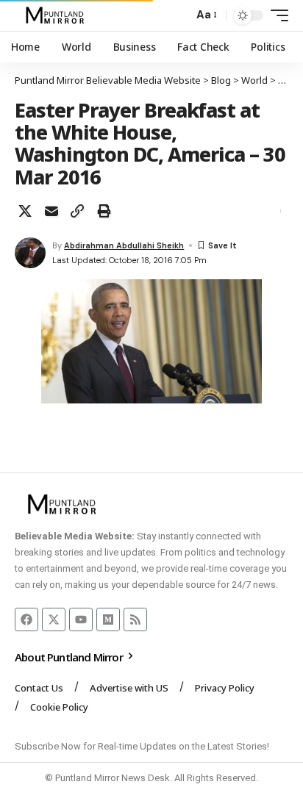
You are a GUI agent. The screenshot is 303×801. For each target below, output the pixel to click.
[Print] (103, 211)
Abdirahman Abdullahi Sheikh (124, 245)
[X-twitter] (53, 619)
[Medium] (108, 619)
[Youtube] (81, 619)
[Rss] (135, 619)
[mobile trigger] (275, 15)
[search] (178, 16)
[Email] (51, 211)
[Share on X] (25, 211)
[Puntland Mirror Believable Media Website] (57, 15)
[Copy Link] (77, 211)
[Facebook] (26, 619)
